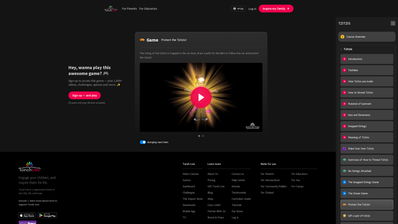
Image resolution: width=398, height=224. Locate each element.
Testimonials (239, 192)
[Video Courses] (393, 23)
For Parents (129, 8)
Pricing (211, 180)
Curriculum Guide (241, 199)
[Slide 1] (199, 136)
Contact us (238, 174)
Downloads (189, 205)
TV (184, 217)
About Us (213, 174)
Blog (210, 192)
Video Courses (191, 174)
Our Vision (237, 211)
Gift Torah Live (216, 186)
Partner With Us (216, 211)
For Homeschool (270, 180)
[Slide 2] (203, 136)
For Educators (148, 8)
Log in (252, 9)
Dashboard (189, 186)
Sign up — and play (84, 95)
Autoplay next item (157, 142)
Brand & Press (216, 217)
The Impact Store (193, 199)
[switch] (143, 142)
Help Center (238, 180)
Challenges (189, 192)
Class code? (214, 205)
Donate (236, 186)
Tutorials (237, 205)
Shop (210, 199)
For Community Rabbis (274, 186)
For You (295, 180)
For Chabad (267, 192)
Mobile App (189, 211)
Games (186, 180)
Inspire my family (274, 8)
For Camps (297, 186)
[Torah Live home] (110, 8)
